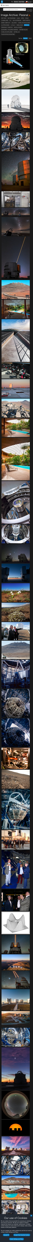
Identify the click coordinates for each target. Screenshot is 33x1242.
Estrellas (17, 32)
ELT (10, 20)
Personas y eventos (7, 27)
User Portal (21, 1)
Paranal (26, 25)
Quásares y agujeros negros (9, 29)
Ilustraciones (5, 25)
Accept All (6, 1235)
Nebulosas (20, 25)
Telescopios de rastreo (8, 34)
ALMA (18, 18)
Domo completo (5, 22)
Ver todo (3, 18)
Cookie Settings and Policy (16, 1239)
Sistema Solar (23, 29)
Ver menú (5, 5)
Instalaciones (18, 27)
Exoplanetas (26, 20)
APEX (22, 18)
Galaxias (14, 22)
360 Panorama (11, 18)
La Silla (13, 25)
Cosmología (4, 20)
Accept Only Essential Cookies (21, 1235)
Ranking (25, 38)
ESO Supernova (17, 20)
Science (16, 1)
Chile (26, 18)
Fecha (30, 38)
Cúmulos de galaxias (24, 22)
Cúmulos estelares (6, 32)
